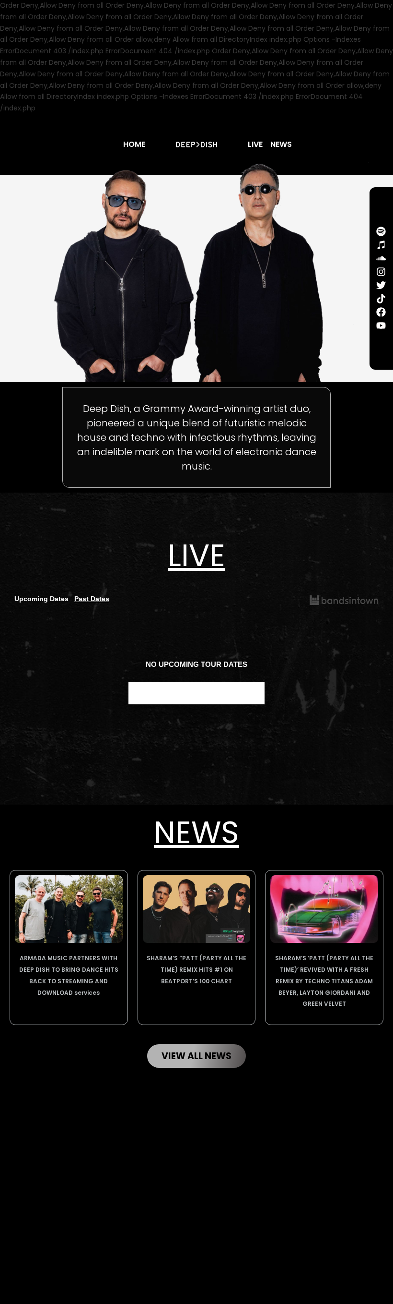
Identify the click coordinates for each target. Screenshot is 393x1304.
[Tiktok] (381, 298)
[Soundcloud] (381, 258)
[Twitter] (381, 285)
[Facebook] (381, 312)
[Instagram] (381, 272)
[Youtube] (381, 325)
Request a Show (196, 693)
